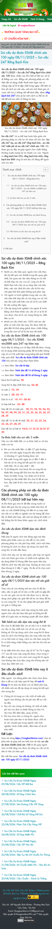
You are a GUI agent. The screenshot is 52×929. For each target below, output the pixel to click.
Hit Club (22, 898)
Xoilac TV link (30, 893)
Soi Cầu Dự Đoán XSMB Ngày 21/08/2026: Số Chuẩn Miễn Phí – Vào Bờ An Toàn (25, 864)
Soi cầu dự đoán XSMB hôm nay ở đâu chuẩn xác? (26, 240)
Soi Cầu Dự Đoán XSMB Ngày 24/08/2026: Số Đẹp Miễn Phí (18, 832)
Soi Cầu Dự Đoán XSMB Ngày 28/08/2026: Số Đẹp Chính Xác (18, 792)
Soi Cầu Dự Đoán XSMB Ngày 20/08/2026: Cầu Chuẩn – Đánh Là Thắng (24, 876)
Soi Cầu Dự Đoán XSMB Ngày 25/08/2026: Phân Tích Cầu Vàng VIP (21, 822)
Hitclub (8, 893)
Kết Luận (9, 248)
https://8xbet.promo (39, 890)
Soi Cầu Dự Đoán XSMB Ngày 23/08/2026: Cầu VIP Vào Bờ (18, 842)
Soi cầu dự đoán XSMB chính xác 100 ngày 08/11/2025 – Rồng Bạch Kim (26, 177)
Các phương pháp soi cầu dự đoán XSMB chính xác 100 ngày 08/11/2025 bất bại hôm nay (26, 206)
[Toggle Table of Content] (44, 169)
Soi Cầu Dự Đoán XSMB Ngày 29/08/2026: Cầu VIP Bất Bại (18, 782)
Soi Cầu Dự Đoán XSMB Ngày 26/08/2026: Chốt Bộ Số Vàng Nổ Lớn (22, 812)
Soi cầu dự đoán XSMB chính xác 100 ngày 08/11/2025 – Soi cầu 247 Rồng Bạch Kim (24, 57)
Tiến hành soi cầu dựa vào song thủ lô (25, 231)
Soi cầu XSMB (21, 19)
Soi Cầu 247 (9, 890)
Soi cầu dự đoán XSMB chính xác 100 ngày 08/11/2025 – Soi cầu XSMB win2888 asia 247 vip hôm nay (28, 188)
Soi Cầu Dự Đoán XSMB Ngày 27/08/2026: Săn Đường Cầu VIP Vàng (22, 802)
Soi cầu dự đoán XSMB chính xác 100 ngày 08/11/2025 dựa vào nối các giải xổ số (28, 223)
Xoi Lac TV (17, 893)
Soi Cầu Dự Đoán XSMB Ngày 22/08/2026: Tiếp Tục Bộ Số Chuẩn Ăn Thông (25, 852)
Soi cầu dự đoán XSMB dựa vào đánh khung (28, 215)
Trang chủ (6, 19)
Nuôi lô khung (37, 19)
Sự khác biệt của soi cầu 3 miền (22, 198)
